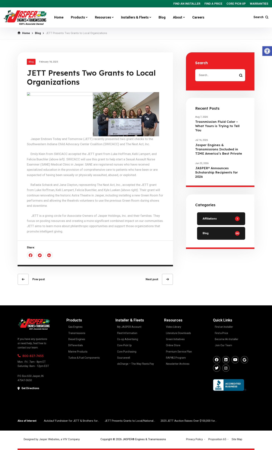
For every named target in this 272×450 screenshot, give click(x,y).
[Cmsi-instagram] (226, 368)
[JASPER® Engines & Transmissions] (25, 17)
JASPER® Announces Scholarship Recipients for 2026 (216, 172)
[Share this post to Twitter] (39, 255)
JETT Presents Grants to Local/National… (130, 420)
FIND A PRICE (213, 3)
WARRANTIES (259, 3)
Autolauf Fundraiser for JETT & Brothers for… (71, 420)
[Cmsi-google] (244, 359)
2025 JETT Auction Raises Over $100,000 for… (188, 420)
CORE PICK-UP (236, 3)
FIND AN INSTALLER (186, 3)
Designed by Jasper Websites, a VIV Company (52, 439)
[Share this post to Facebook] (30, 255)
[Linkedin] (226, 359)
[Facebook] (216, 359)
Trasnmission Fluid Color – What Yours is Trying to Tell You (217, 126)
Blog (38, 33)
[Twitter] (216, 368)
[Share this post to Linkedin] (49, 255)
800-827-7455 (33, 356)
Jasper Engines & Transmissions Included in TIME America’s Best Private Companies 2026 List (218, 151)
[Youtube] (235, 359)
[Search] (240, 75)
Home (26, 33)
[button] (267, 51)
